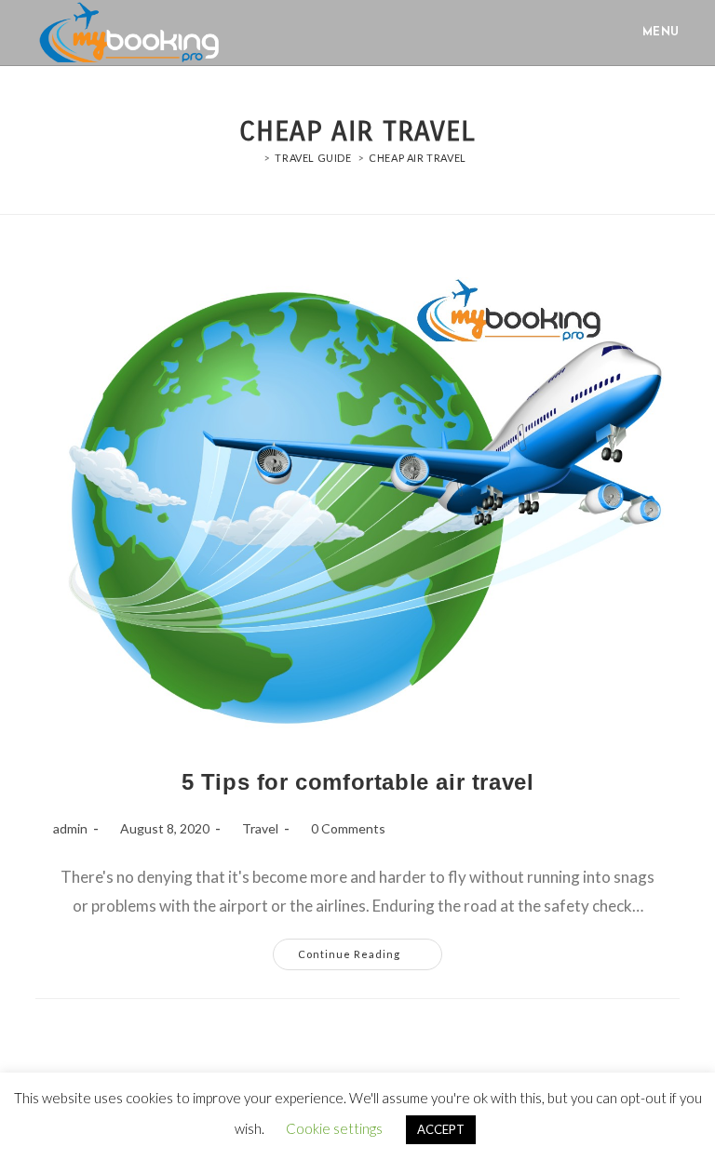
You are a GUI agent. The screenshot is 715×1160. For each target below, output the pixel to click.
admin (70, 828)
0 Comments (348, 828)
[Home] (253, 158)
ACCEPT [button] (441, 1129)
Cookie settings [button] (334, 1128)
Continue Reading (370, 949)
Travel (260, 828)
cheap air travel (417, 158)
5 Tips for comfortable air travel (358, 781)
